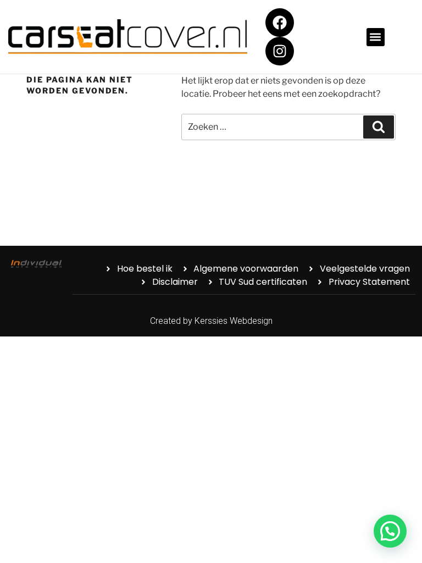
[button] (376, 37)
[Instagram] (279, 51)
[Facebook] (279, 22)
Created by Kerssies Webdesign (211, 321)
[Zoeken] (378, 127)
